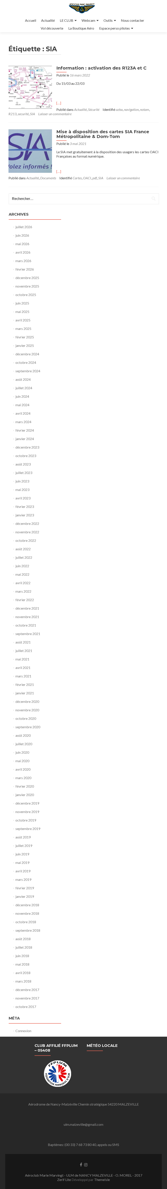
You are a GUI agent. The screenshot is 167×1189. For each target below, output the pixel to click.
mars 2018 (23, 981)
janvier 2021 (24, 693)
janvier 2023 (24, 515)
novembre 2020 (27, 710)
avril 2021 (22, 667)
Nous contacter (132, 20)
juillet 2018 (23, 947)
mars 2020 (23, 778)
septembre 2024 (27, 371)
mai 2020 (22, 761)
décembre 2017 (27, 990)
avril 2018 (22, 973)
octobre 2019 (25, 820)
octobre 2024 (25, 362)
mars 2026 (23, 261)
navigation (131, 109)
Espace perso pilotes (114, 28)
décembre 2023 (27, 447)
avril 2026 (22, 252)
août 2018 (23, 939)
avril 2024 (22, 413)
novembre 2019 (27, 812)
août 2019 (23, 837)
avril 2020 (22, 769)
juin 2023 (22, 481)
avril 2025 (22, 320)
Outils (108, 20)
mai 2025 (22, 311)
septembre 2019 (27, 828)
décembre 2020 (27, 701)
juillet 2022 (23, 557)
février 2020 (24, 786)
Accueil (30, 20)
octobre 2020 (25, 718)
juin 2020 (22, 752)
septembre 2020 (27, 727)
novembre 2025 (27, 286)
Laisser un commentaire (55, 114)
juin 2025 (22, 303)
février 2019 (24, 888)
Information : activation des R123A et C (101, 68)
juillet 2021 (23, 651)
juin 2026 (22, 235)
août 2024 (23, 379)
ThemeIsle (102, 1179)
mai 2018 (22, 964)
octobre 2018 (25, 922)
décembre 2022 (27, 523)
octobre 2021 (25, 625)
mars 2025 (23, 328)
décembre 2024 (27, 354)
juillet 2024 (23, 388)
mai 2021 (22, 659)
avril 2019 (22, 871)
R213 (12, 114)
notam (144, 109)
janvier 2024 (24, 439)
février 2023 (24, 506)
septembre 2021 (27, 634)
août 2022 (23, 549)
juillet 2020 (23, 744)
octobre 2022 (25, 540)
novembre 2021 (27, 617)
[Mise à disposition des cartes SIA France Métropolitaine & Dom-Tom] (30, 150)
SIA (32, 114)
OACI (87, 178)
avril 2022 (22, 583)
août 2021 (23, 642)
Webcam (88, 20)
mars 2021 (23, 676)
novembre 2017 (27, 998)
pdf (94, 178)
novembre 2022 (27, 532)
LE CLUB (66, 20)
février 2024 (24, 430)
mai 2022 (22, 574)
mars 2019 (23, 879)
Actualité (48, 20)
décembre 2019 (27, 803)
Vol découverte (52, 28)
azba (119, 109)
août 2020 (23, 735)
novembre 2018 (27, 913)
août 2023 (23, 464)
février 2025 (24, 337)
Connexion (23, 1031)
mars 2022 (23, 591)
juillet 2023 (23, 473)
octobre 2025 (25, 295)
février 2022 (24, 600)
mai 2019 (22, 862)
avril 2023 (22, 498)
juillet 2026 (23, 227)
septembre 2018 (27, 930)
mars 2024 (23, 422)
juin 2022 (22, 566)
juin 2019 (22, 854)
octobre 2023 (25, 456)
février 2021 (24, 684)
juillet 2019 (23, 845)
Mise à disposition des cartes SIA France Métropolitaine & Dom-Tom (102, 134)
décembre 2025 (27, 278)
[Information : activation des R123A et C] (30, 87)
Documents (48, 178)
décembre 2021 (27, 608)
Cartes (77, 178)
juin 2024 (22, 396)
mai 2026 (22, 244)
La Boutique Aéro (81, 28)
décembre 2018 (27, 905)
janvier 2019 (24, 896)
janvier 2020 (24, 795)
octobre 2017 (25, 1006)
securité (23, 114)
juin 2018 (22, 956)
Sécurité (93, 109)
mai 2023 (22, 489)
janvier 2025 (24, 345)
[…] (58, 103)
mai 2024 (22, 405)
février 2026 (24, 269)
